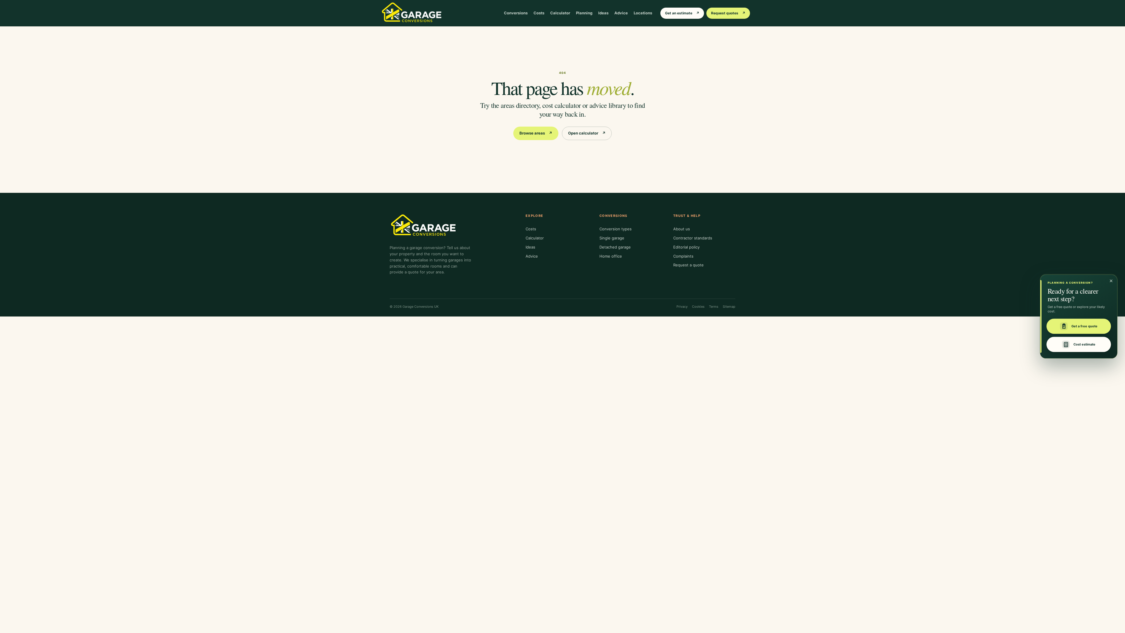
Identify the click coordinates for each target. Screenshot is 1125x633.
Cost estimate (1084, 344)
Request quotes (728, 13)
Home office (610, 256)
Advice (621, 13)
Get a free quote (1084, 326)
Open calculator (587, 133)
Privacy (682, 306)
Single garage (611, 238)
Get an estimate (682, 13)
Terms (713, 306)
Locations (643, 13)
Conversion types (615, 229)
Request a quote (688, 265)
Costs (538, 13)
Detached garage (615, 247)
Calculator (560, 13)
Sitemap (729, 306)
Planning (584, 13)
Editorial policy (686, 247)
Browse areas (535, 133)
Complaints (683, 256)
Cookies (698, 306)
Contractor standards (692, 238)
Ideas (603, 13)
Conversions (516, 13)
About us (681, 229)
